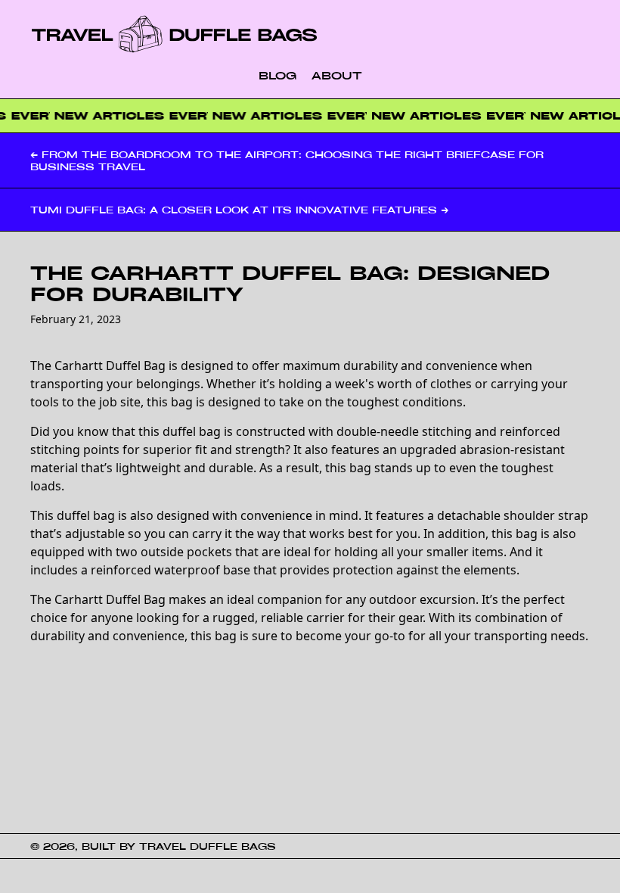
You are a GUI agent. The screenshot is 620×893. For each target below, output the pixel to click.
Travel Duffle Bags (207, 846)
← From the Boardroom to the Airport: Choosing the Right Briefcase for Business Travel (287, 160)
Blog (277, 75)
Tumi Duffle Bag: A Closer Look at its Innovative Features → (239, 210)
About (337, 75)
